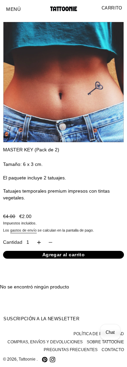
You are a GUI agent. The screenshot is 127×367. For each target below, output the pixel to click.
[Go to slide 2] (11, 137)
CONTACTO (113, 350)
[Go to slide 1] (5, 137)
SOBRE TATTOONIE (105, 342)
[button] (13, 9)
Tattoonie (28, 359)
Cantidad (12, 242)
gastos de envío (23, 230)
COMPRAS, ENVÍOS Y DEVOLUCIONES (45, 342)
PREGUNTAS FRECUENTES (71, 350)
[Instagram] (52, 359)
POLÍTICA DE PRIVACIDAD (98, 334)
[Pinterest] (44, 359)
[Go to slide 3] (15, 137)
